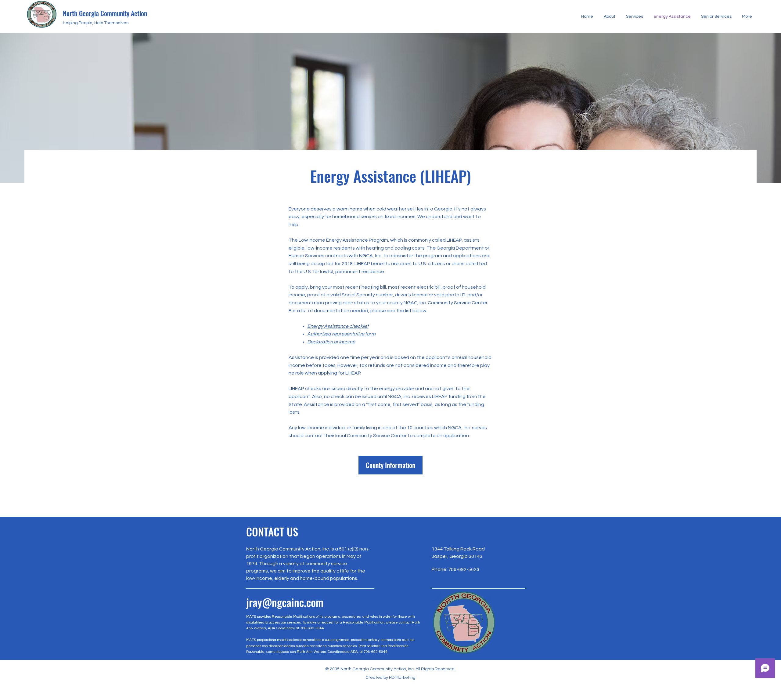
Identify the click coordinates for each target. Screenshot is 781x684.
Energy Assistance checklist (338, 326)
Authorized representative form (341, 333)
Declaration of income (331, 341)
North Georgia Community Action (105, 13)
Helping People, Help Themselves (95, 23)
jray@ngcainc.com (284, 602)
